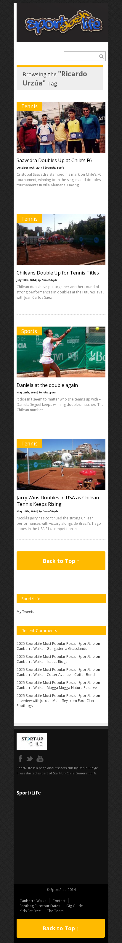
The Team (55, 910)
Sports (29, 331)
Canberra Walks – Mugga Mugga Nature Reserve (57, 687)
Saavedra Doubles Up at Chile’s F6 (54, 160)
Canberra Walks (33, 900)
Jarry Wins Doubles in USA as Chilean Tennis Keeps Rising (58, 500)
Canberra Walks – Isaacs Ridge (42, 661)
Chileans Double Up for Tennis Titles (58, 272)
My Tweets (25, 611)
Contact (58, 900)
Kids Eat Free (30, 910)
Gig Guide (74, 905)
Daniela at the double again (47, 385)
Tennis (29, 106)
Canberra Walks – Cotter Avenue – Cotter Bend (56, 674)
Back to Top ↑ (61, 560)
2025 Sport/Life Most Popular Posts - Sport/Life (56, 643)
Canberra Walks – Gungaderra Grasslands (52, 648)
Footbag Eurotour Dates (40, 905)
